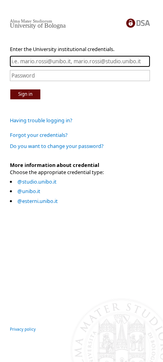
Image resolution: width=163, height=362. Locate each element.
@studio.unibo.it (37, 181)
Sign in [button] (25, 94)
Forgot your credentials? (39, 134)
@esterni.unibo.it (37, 201)
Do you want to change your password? (57, 146)
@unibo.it (28, 191)
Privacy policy (23, 329)
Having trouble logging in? (41, 120)
